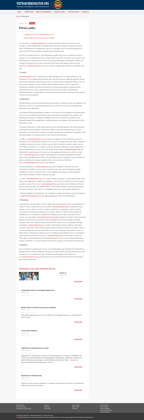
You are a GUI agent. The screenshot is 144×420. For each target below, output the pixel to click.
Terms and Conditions (29, 331)
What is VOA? (75, 407)
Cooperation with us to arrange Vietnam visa (38, 34)
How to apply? (76, 405)
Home (17, 16)
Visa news (47, 407)
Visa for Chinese (104, 405)
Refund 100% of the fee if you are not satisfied (39, 38)
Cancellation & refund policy (23, 408)
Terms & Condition (21, 407)
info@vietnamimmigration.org (31, 196)
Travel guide (47, 408)
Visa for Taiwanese (105, 408)
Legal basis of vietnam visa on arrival (34, 348)
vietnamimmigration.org (39, 43)
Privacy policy (20, 405)
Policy (32, 23)
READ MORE (78, 281)
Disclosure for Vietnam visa (31, 376)
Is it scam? (75, 408)
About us (63, 273)
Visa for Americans (105, 412)
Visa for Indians (104, 407)
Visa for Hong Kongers (106, 410)
